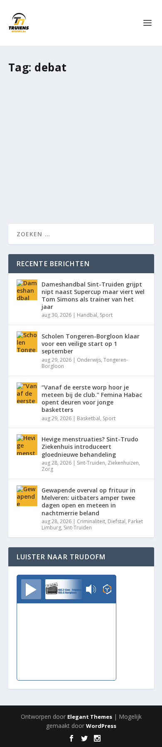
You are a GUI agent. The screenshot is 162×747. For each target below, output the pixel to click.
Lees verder (40, 187)
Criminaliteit (91, 521)
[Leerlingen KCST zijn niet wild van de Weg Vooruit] (81, 84)
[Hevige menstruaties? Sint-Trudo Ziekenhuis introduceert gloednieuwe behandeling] (27, 444)
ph (33, 123)
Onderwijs (89, 359)
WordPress (101, 726)
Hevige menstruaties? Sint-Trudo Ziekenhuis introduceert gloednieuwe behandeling (90, 446)
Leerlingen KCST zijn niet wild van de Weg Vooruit (77, 106)
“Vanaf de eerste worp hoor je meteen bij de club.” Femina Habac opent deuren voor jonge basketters (92, 398)
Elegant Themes (89, 716)
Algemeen (89, 123)
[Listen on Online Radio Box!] (107, 590)
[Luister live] (31, 589)
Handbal (87, 314)
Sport (106, 314)
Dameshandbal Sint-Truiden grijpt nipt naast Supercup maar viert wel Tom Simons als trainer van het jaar (93, 295)
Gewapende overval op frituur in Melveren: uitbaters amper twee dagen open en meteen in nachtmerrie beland (88, 501)
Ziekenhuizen (123, 462)
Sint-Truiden (91, 462)
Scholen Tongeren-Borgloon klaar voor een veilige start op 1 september (91, 343)
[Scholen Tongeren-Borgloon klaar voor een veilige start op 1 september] (27, 341)
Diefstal (116, 521)
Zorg (47, 469)
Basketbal (88, 418)
